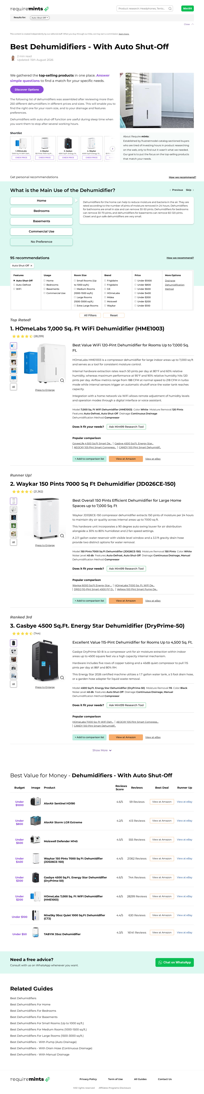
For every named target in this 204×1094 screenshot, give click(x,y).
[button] (102, 24)
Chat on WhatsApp (177, 962)
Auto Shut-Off (39, 18)
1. (87, 328)
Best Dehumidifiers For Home (30, 1004)
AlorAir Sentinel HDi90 (59, 803)
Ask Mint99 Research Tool (126, 426)
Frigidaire (112, 280)
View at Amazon (126, 458)
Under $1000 (144, 280)
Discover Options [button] (27, 89)
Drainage (170, 280)
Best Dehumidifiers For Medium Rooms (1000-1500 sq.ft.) (48, 1029)
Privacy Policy (88, 1079)
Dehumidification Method (174, 286)
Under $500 (144, 289)
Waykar (111, 305)
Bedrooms (41, 211)
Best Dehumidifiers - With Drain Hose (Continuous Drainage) (51, 1048)
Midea (110, 297)
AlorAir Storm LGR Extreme (63, 822)
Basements (41, 221)
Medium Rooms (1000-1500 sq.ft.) (84, 291)
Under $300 (144, 297)
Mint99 (187, 8)
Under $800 (144, 284)
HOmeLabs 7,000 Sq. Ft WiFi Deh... (92, 722)
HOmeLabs (113, 293)
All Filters (90, 315)
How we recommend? (182, 177)
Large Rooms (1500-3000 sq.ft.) (83, 299)
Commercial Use (41, 231)
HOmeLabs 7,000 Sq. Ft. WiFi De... (134, 585)
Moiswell (111, 301)
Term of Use (115, 1079)
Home (41, 200)
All (13, 386)
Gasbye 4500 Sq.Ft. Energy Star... (134, 443)
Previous (177, 190)
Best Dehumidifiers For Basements (33, 1017)
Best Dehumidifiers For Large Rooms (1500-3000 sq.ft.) (47, 1035)
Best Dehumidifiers (23, 998)
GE (108, 289)
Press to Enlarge (45, 390)
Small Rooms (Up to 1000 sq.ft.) (85, 282)
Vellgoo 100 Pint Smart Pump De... (137, 589)
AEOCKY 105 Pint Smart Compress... (95, 447)
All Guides (140, 1079)
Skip (188, 190)
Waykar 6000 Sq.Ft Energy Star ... (92, 585)
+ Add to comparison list (89, 458)
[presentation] (13, 149)
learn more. (124, 34)
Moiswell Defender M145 (61, 841)
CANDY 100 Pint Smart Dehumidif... (140, 447)
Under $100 (143, 305)
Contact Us (165, 1079)
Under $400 (144, 293)
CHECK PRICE (21, 157)
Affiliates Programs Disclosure (115, 1088)
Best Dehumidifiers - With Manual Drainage (39, 1054)
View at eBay (153, 458)
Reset (114, 315)
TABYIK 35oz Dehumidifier (62, 934)
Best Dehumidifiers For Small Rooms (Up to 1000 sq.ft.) (47, 1023)
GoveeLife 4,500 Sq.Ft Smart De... (92, 443)
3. (97, 625)
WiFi (18, 289)
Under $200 (144, 301)
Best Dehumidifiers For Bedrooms (33, 1010)
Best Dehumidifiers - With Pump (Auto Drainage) (43, 1042)
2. (93, 484)
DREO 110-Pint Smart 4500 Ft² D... (94, 589)
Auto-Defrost (23, 284)
